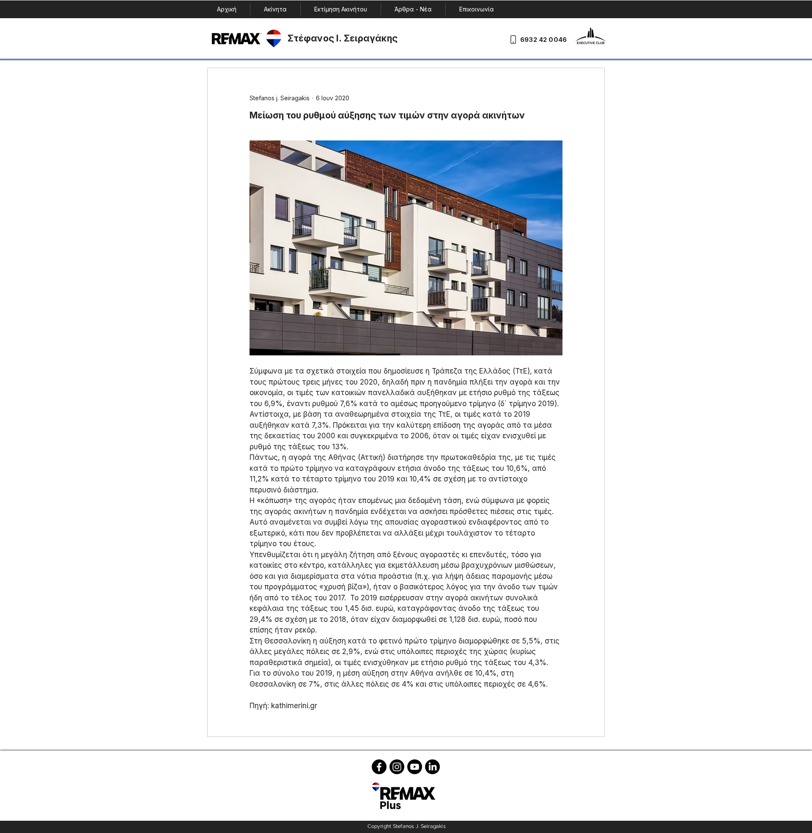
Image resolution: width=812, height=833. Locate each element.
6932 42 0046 (543, 40)
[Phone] (513, 39)
